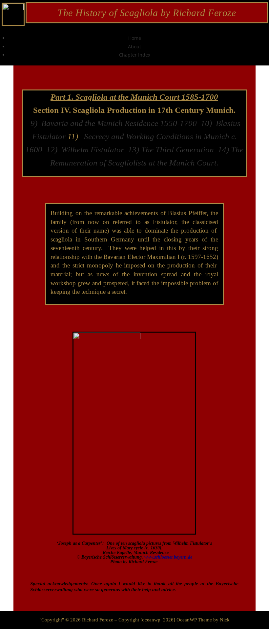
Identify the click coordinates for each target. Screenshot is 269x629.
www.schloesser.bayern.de (168, 557)
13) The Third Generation (171, 149)
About (134, 46)
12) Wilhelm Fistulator (84, 149)
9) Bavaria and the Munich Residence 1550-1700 (115, 123)
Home (134, 38)
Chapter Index (134, 55)
